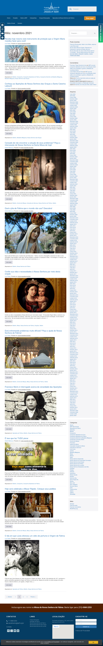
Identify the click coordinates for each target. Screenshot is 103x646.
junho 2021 (73, 189)
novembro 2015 (74, 296)
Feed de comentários (75, 507)
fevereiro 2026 (73, 99)
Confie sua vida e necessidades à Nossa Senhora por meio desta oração (32, 272)
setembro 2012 (74, 357)
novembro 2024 (74, 123)
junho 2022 (73, 169)
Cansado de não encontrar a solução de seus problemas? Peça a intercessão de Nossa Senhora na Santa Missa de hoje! (32, 143)
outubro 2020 (73, 202)
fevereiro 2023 (73, 157)
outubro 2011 (73, 375)
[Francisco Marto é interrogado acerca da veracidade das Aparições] (30, 405)
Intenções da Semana (32, 203)
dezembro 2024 (74, 121)
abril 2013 (72, 346)
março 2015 (73, 309)
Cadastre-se (86, 626)
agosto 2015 (73, 301)
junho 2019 (73, 227)
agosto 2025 (73, 108)
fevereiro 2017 (73, 272)
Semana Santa (74, 486)
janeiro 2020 (73, 216)
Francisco (72, 442)
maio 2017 (72, 267)
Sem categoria (73, 484)
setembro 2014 (74, 319)
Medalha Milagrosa (10, 78)
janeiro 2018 (73, 255)
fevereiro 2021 (73, 195)
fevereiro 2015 (73, 311)
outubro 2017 (73, 259)
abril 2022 (72, 173)
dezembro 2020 (74, 198)
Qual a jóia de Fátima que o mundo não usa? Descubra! (28, 208)
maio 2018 (72, 248)
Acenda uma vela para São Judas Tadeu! (85, 84)
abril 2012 (72, 365)
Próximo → (33, 597)
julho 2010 (72, 399)
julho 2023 (72, 148)
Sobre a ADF (23, 18)
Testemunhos (73, 489)
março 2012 (73, 367)
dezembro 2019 (74, 218)
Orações (15, 18)
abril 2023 (72, 153)
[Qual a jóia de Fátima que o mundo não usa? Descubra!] (35, 233)
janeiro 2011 (73, 389)
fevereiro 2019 (73, 234)
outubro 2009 (73, 414)
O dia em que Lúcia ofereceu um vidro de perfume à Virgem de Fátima (35, 535)
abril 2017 (72, 269)
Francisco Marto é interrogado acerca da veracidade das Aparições (33, 386)
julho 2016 (72, 283)
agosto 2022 (73, 166)
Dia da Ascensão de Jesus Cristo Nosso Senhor (82, 51)
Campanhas (33, 18)
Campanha (20, 77)
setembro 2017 (74, 261)
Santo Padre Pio (74, 479)
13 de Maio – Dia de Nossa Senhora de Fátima (82, 52)
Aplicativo (72, 430)
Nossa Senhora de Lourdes (77, 465)
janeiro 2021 (73, 197)
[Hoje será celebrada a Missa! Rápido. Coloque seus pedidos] (29, 505)
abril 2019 (72, 230)
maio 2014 (72, 325)
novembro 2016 (74, 277)
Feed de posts (73, 505)
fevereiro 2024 (73, 137)
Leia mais (9, 72)
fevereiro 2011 (73, 388)
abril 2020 (72, 211)
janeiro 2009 (73, 415)
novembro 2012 (74, 354)
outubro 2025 (73, 105)
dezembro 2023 (74, 140)
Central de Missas (21, 203)
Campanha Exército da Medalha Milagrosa (51, 77)
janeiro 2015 (73, 312)
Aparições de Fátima (18, 433)
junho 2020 (73, 208)
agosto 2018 (73, 243)
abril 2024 (72, 134)
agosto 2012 (73, 359)
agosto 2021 (73, 185)
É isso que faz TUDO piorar (16, 438)
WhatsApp (72, 494)
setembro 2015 (74, 300)
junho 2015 (73, 304)
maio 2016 (72, 287)
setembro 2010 (74, 396)
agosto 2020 (73, 205)
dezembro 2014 (74, 314)
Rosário (72, 476)
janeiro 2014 (73, 332)
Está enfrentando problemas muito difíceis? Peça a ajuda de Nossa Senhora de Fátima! (33, 331)
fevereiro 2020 (73, 214)
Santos (72, 481)
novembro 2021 (74, 181)
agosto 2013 (73, 340)
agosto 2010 (73, 398)
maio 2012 (72, 364)
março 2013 (73, 348)
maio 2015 (72, 306)
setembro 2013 (74, 338)
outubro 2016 (73, 279)
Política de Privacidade (53, 641)
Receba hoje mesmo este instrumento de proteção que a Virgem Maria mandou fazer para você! (35, 39)
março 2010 (73, 406)
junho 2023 (73, 150)
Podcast (72, 471)
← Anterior (9, 597)
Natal (71, 457)
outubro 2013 (73, 336)
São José (72, 483)
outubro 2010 (73, 394)
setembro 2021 (74, 184)
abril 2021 (72, 192)
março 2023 (73, 155)
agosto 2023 (73, 147)
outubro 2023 (73, 144)
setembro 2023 (74, 145)
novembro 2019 (74, 219)
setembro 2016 (74, 280)
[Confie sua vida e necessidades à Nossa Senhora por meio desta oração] (35, 295)
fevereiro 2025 (73, 118)
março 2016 (73, 290)
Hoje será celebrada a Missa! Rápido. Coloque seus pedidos (30, 488)
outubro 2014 (73, 317)
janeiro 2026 (73, 100)
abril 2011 (72, 385)
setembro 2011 (74, 377)
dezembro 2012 (74, 353)
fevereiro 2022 (73, 176)
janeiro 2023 (73, 158)
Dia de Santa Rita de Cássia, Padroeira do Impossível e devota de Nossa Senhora (81, 48)
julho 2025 (72, 110)
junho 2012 (73, 362)
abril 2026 (72, 95)
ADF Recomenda (74, 426)
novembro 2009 (74, 412)
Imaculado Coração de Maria (77, 446)
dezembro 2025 (74, 102)
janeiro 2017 (73, 274)
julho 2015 (72, 303)
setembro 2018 (74, 242)
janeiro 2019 (73, 235)
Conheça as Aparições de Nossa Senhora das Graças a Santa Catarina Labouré (35, 84)
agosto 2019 (73, 224)
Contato (20, 23)
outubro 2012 (73, 356)
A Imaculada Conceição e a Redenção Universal (82, 82)
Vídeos (72, 492)
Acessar (72, 504)
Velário (54, 203)
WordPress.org (74, 508)
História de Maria (74, 444)
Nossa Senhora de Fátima (45, 203)
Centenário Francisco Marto (77, 439)
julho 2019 (72, 226)
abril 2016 (72, 288)
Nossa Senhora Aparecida (76, 459)
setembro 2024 (74, 126)
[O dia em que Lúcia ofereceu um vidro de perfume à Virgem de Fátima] (22, 558)
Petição (72, 470)
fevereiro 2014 (73, 330)
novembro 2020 (74, 200)
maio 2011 (72, 383)
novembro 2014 (74, 316)
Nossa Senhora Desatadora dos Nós (79, 467)
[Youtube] (2, 33)
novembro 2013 (74, 335)
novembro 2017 (74, 258)
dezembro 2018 (74, 237)
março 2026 (73, 97)
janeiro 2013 (73, 351)
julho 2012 (72, 361)
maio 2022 (72, 171)
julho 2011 (72, 380)
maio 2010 (72, 402)
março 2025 (73, 116)
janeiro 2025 (73, 120)
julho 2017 (72, 264)
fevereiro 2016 (73, 291)
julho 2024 (72, 129)
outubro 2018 (73, 240)
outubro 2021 (73, 182)
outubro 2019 (73, 221)
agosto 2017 (73, 263)
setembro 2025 (74, 107)
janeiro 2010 (73, 409)
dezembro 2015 (74, 295)
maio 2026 (72, 94)
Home (8, 18)
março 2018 (73, 251)
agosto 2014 (73, 320)
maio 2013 (72, 344)
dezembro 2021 (74, 179)
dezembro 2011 (74, 372)
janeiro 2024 (73, 139)
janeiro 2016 (73, 293)
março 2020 (73, 213)
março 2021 (73, 193)
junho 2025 (73, 112)
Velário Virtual (11, 23)
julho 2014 (72, 322)
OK (93, 642)
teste (71, 487)
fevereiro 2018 (73, 253)
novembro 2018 (74, 238)
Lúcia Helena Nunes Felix (76, 71)
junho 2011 (73, 381)
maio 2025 (72, 113)
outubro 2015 (73, 298)
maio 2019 (72, 229)
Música (72, 455)
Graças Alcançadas (44, 18)
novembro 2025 (74, 104)
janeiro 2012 (73, 370)
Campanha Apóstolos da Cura (77, 434)
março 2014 (73, 328)
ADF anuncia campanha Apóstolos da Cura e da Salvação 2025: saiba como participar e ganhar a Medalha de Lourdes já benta (83, 67)
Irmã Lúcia (72, 449)
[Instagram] (2, 29)
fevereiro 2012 (73, 369)
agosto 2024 (73, 128)
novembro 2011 (74, 373)
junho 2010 (73, 401)
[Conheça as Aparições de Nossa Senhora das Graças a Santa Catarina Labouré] (35, 106)
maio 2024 (72, 132)
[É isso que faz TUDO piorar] (29, 456)
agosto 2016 (73, 282)
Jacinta (72, 451)
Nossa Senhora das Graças (22, 78)
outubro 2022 (73, 163)
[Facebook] (2, 25)
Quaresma (72, 473)
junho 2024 (73, 131)
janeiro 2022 (73, 177)
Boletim (14, 77)
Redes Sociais (73, 475)
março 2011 (73, 386)
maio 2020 (72, 210)
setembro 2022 (74, 165)
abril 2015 (72, 308)
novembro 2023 (74, 142)
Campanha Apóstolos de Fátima (31, 77)
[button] (90, 18)
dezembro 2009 (74, 410)
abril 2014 (72, 327)
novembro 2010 (74, 393)
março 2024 (73, 136)
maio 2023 (72, 152)
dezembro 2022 (74, 160)
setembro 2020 (74, 203)
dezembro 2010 (74, 391)
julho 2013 (72, 341)
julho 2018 (72, 245)
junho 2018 (73, 246)
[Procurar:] (78, 33)
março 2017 (73, 271)
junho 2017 (73, 266)
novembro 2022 (74, 161)
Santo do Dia (73, 478)
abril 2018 (72, 250)
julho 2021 (72, 187)
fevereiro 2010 (73, 407)
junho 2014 (73, 324)
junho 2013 (73, 343)
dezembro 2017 (74, 256)
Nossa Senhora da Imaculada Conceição (80, 460)
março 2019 (73, 232)
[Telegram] (2, 37)
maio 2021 (72, 190)
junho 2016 (73, 285)
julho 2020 (72, 206)
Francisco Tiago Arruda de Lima (78, 65)
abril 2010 (72, 404)
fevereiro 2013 (73, 349)
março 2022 (73, 174)
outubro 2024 (73, 124)
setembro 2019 (74, 222)
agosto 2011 (73, 378)
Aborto (71, 425)
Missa (18, 325)
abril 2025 (72, 115)
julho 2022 (72, 168)
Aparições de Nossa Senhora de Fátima (63, 18)
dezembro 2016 (74, 275)
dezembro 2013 (74, 333)
